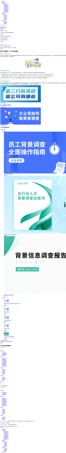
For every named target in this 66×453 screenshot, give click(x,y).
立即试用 (3, 27)
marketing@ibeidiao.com (4, 349)
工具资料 (5, 17)
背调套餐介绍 (4, 394)
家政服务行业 (4, 405)
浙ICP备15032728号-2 (3, 426)
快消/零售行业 (6, 8)
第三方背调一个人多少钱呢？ (12, 47)
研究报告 (5, 19)
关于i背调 (5, 21)
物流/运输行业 (4, 403)
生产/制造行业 (6, 6)
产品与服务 (4, 2)
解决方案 (3, 3)
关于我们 (3, 20)
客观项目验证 (4, 392)
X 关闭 (1, 427)
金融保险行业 (6, 5)
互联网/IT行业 (6, 4)
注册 (5, 27)
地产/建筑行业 (6, 7)
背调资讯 (5, 15)
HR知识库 (5, 16)
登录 (1, 27)
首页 (3, 1)
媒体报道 (5, 22)
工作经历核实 (4, 393)
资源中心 (3, 14)
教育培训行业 (4, 404)
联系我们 (5, 23)
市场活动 (5, 18)
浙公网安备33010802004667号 (12, 426)
